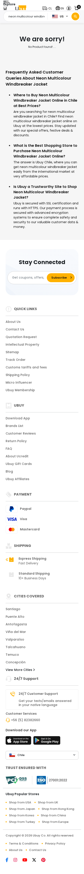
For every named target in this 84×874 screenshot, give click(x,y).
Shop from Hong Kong (58, 809)
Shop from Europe (55, 822)
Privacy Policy (55, 843)
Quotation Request (21, 337)
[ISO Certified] (49, 779)
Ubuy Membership (20, 390)
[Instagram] (17, 860)
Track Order (16, 359)
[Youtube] (27, 860)
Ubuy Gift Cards (19, 464)
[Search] (75, 16)
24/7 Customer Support (38, 694)
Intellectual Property (22, 344)
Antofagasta (16, 624)
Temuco (12, 654)
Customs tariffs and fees (26, 367)
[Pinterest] (45, 860)
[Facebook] (9, 860)
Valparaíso (15, 639)
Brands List (14, 426)
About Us (13, 321)
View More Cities (19, 670)
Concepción (16, 662)
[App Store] (19, 741)
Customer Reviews (21, 433)
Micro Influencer (19, 382)
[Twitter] (36, 860)
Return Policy (16, 441)
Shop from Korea (21, 815)
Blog (9, 471)
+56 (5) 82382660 (25, 720)
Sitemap (12, 352)
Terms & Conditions (23, 843)
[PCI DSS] (16, 780)
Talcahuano (16, 647)
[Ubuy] (20, 8)
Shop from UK (48, 802)
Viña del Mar (16, 632)
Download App (18, 418)
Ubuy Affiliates (17, 479)
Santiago (13, 609)
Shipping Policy (18, 375)
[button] (48, 8)
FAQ (9, 448)
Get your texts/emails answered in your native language (45, 703)
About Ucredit (17, 456)
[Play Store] (46, 741)
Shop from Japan (22, 809)
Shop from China (53, 815)
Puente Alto (15, 616)
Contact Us (15, 329)
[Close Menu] (5, 9)
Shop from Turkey (22, 822)
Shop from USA (20, 802)
